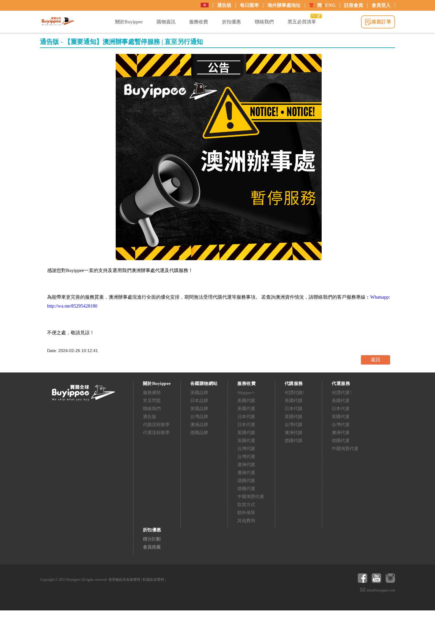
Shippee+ (245, 392)
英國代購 (246, 432)
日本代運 (246, 424)
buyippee (58, 21)
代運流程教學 (156, 432)
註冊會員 (353, 5)
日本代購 (246, 416)
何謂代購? (294, 392)
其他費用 (246, 520)
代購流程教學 (156, 424)
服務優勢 (152, 392)
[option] (218, 157)
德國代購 (246, 480)
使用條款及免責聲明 (124, 580)
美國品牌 (199, 392)
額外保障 (246, 512)
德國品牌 (199, 432)
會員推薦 (152, 547)
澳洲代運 (246, 472)
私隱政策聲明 (153, 580)
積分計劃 (152, 539)
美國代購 (246, 400)
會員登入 (381, 5)
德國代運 (246, 488)
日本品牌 (199, 400)
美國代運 (246, 408)
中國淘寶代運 (250, 496)
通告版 (224, 5)
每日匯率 (249, 5)
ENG (330, 5)
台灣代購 (246, 448)
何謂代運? (342, 392)
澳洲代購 (246, 464)
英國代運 (246, 440)
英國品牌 (199, 408)
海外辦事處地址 (284, 5)
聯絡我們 (152, 408)
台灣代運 (246, 456)
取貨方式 (246, 504)
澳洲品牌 (199, 424)
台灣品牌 (199, 416)
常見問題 (152, 400)
